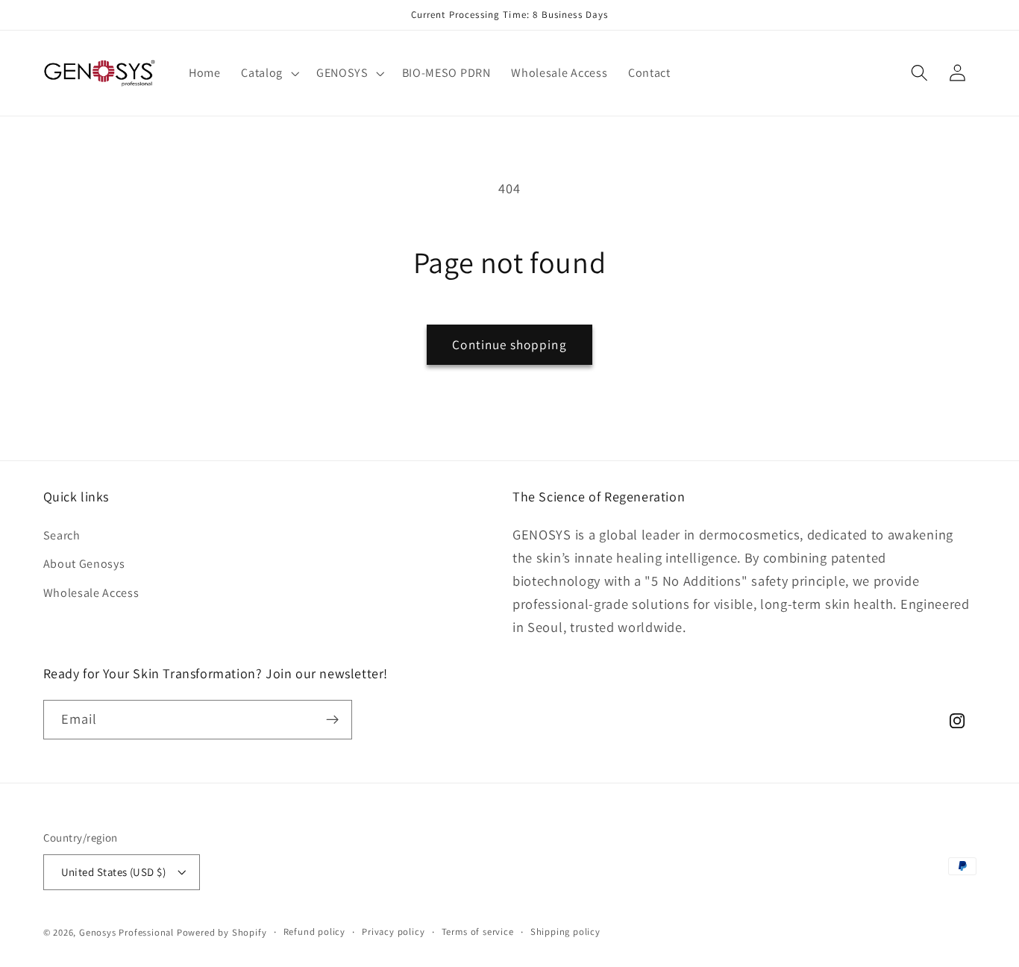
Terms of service (478, 931)
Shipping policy (565, 931)
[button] (268, 73)
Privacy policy (393, 931)
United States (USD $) (113, 872)
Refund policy (314, 931)
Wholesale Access (91, 593)
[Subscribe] (332, 720)
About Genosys (84, 564)
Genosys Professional (126, 932)
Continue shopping (509, 344)
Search (62, 535)
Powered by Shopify (222, 932)
